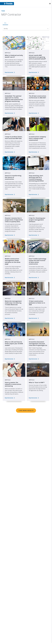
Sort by (6, 28)
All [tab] (5, 23)
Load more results (26, 410)
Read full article (9, 72)
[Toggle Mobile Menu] (50, 3)
